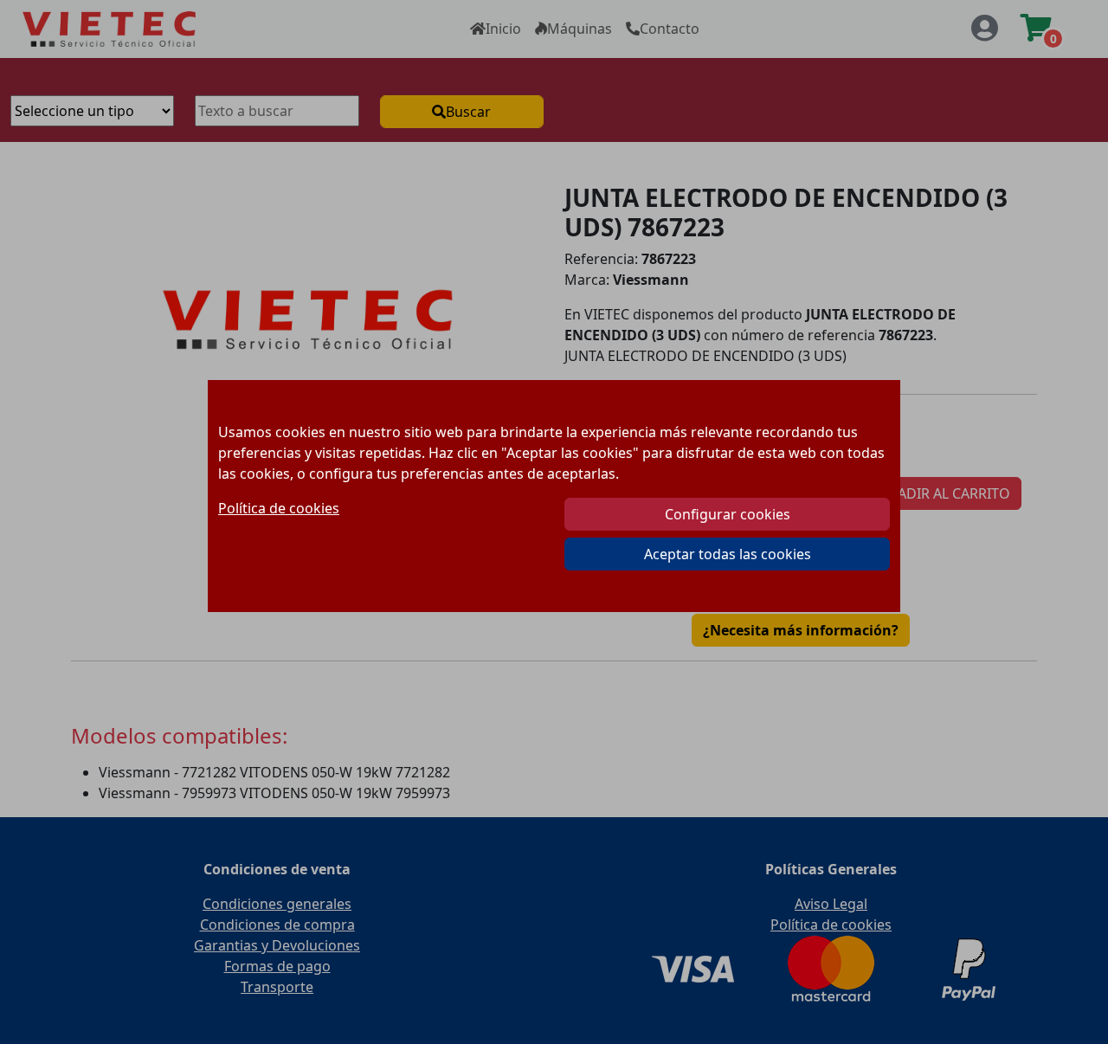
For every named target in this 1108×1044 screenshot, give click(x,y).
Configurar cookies (727, 514)
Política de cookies (278, 508)
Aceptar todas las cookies (727, 554)
